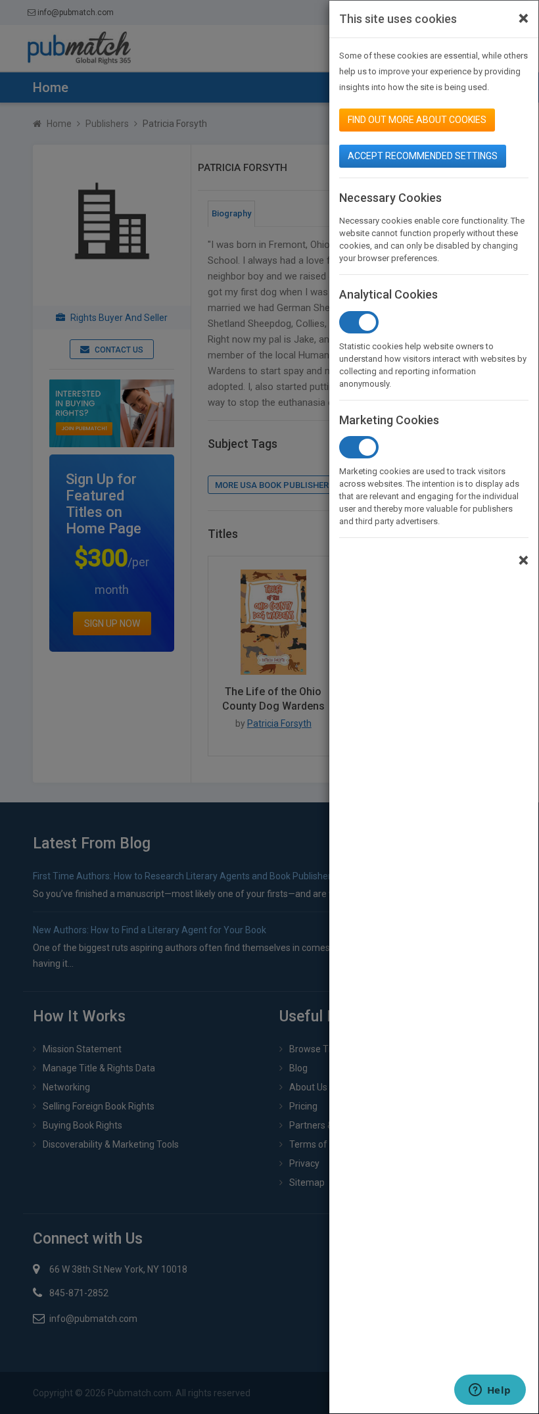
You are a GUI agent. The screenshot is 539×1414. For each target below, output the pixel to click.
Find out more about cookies (417, 119)
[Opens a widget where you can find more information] (490, 1391)
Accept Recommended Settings (423, 156)
